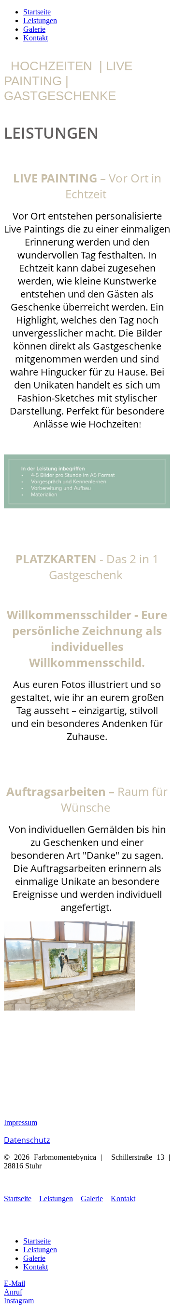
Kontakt (35, 38)
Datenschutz (27, 1140)
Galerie (34, 29)
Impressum (20, 1122)
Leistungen (40, 20)
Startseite (37, 12)
